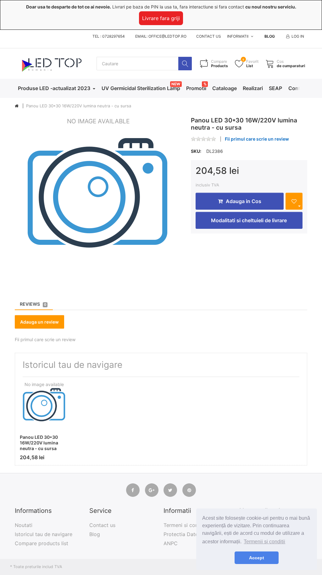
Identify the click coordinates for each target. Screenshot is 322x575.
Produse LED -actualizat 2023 (55, 88)
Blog (269, 36)
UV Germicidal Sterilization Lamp (141, 88)
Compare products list (41, 543)
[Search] (185, 63)
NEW (175, 84)
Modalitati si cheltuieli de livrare (249, 220)
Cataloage (224, 88)
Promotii (196, 88)
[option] (98, 200)
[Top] (17, 106)
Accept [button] (256, 557)
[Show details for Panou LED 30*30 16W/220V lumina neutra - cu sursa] (44, 406)
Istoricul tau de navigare (43, 534)
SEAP (275, 88)
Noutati (23, 525)
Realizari (253, 88)
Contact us (208, 36)
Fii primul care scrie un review (257, 139)
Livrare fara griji (161, 18)
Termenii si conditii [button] (264, 541)
